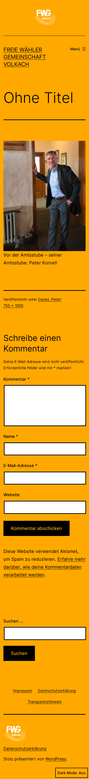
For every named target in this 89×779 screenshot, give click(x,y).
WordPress (55, 758)
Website (11, 494)
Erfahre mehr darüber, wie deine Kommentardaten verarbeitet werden (44, 567)
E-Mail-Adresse (20, 465)
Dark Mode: (68, 773)
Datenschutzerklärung (24, 748)
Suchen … (13, 621)
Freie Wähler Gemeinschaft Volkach (24, 56)
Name (10, 436)
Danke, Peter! (49, 299)
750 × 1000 (13, 305)
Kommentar (16, 379)
